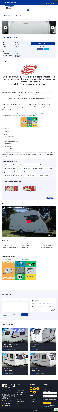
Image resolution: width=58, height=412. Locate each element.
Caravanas (19, 13)
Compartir (40, 49)
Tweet (46, 49)
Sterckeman (12, 13)
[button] (28, 10)
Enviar (24, 315)
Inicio (3, 13)
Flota (7, 13)
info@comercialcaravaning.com (30, 84)
